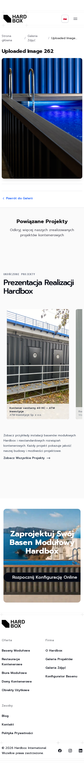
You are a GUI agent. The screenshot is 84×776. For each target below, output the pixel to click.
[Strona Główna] (14, 19)
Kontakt (8, 724)
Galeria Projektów (59, 659)
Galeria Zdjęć (32, 38)
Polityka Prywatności (17, 733)
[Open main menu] (75, 19)
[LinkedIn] (80, 750)
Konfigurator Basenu (61, 676)
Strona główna (7, 38)
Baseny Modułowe (16, 650)
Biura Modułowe (14, 673)
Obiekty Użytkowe (15, 690)
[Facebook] (60, 750)
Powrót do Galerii (19, 198)
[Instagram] (70, 750)
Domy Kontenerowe (17, 681)
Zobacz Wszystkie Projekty (24, 458)
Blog (5, 716)
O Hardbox (53, 650)
